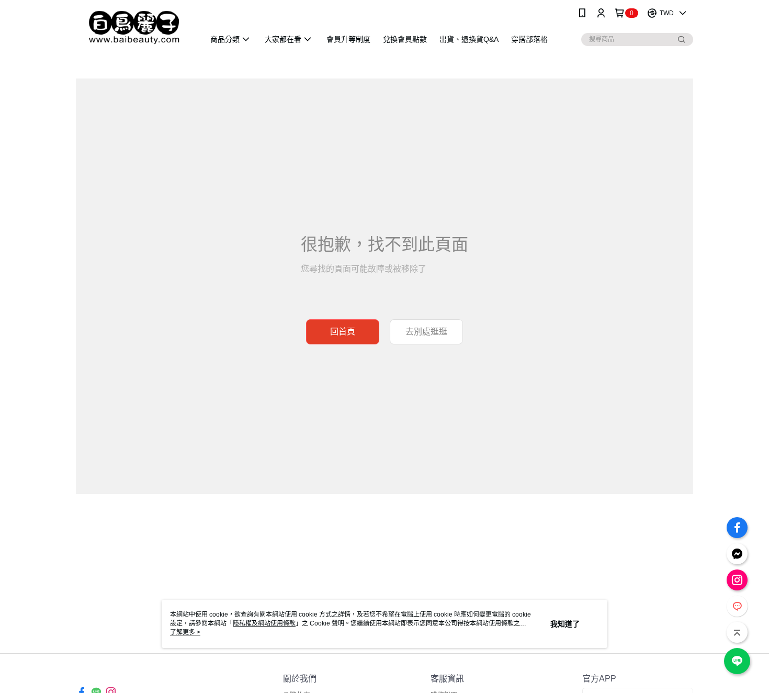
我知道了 (565, 624)
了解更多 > (185, 632)
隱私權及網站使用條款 (264, 623)
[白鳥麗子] (134, 27)
